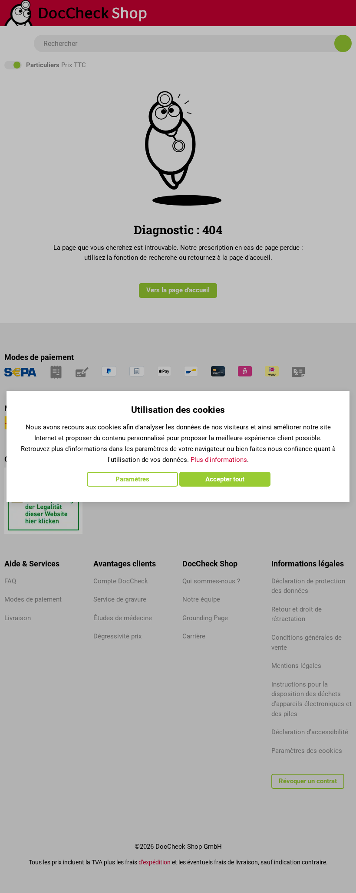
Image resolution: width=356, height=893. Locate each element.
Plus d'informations (219, 460)
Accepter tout (224, 479)
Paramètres (132, 479)
